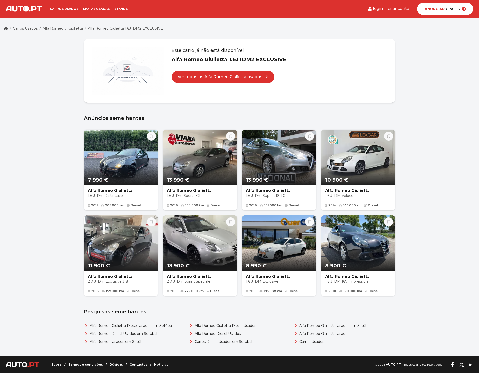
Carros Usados (25, 28)
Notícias (161, 364)
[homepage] (6, 28)
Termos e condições (85, 364)
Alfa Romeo (53, 28)
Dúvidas (116, 364)
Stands (121, 9)
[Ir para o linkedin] (470, 364)
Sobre (56, 364)
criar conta (398, 8)
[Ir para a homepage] (24, 9)
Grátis (442, 9)
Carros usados (64, 9)
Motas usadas (96, 9)
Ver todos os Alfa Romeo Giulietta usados (220, 76)
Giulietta (75, 28)
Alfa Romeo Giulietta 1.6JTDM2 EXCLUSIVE (125, 28)
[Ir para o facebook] (452, 364)
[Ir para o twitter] (461, 364)
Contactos (138, 364)
